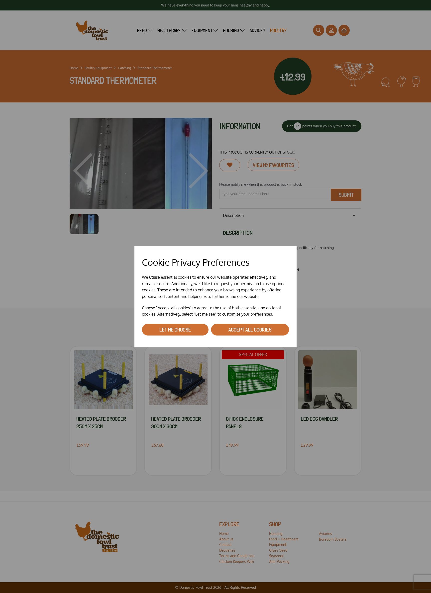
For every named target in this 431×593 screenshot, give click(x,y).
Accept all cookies (250, 329)
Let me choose (175, 329)
